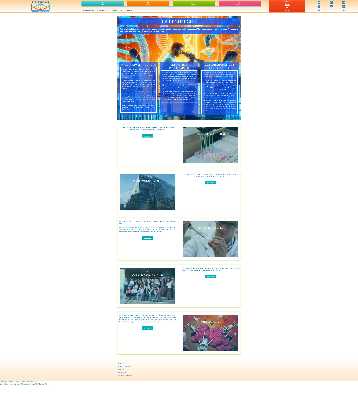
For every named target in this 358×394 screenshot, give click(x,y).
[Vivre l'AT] (105, 10)
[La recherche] (121, 10)
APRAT (128, 10)
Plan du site (122, 363)
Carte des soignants (125, 375)
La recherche (115, 10)
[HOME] (40, 6)
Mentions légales (124, 366)
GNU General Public (42, 384)
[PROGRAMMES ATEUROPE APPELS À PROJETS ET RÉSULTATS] (147, 211)
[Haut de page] (355, 391)
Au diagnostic (88, 10)
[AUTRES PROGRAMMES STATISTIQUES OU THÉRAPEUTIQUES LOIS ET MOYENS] (210, 257)
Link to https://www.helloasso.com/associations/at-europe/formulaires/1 (287, 6)
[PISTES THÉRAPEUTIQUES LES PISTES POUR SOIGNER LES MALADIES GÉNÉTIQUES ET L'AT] (210, 164)
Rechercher (122, 372)
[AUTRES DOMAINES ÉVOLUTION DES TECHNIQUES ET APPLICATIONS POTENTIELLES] (210, 351)
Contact (121, 369)
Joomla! (3, 384)
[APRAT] (131, 10)
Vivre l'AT (100, 10)
